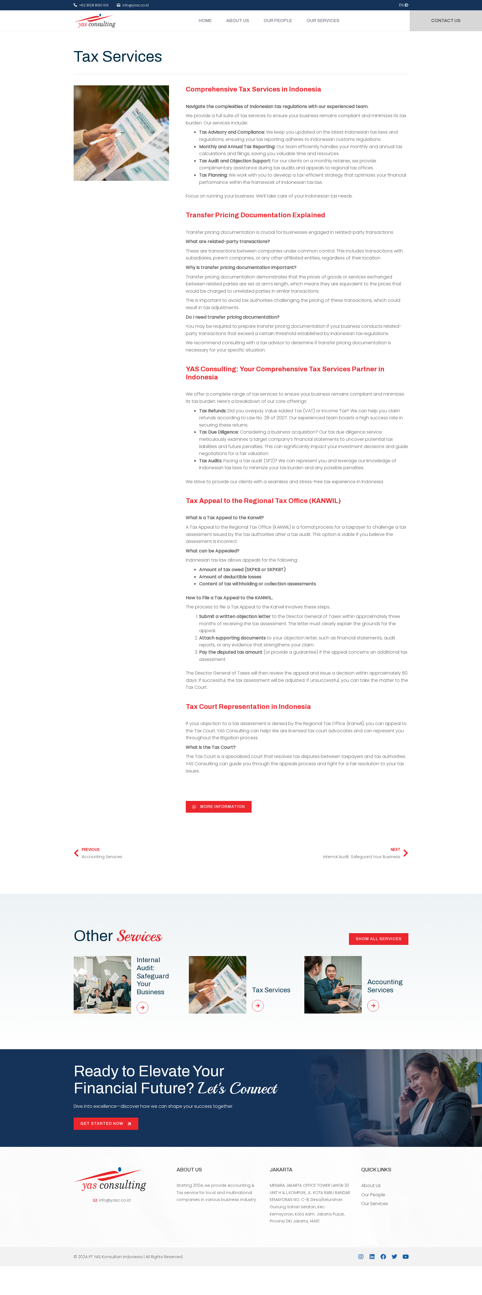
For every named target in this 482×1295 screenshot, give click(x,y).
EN (401, 5)
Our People (278, 20)
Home (205, 20)
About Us (237, 20)
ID (406, 5)
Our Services (323, 20)
